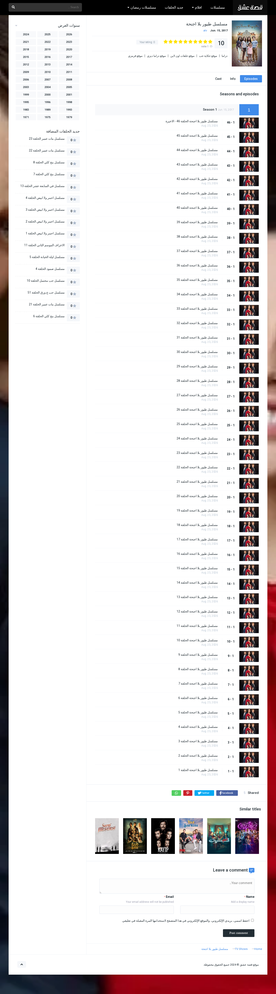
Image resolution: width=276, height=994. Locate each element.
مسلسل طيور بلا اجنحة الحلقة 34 (197, 294)
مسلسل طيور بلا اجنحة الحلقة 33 (197, 308)
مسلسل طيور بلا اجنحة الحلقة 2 (198, 755)
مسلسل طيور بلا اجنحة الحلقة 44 (197, 150)
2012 (26, 64)
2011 (69, 72)
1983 (26, 109)
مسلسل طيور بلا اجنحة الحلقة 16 (197, 553)
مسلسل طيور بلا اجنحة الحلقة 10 (197, 640)
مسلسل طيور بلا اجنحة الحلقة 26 (197, 409)
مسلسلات (217, 7)
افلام (198, 7)
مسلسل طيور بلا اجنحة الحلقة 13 (197, 597)
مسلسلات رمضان (143, 7)
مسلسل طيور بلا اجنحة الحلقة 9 (198, 654)
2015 (26, 57)
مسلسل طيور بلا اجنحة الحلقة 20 (197, 496)
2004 (47, 87)
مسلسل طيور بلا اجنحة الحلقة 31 (197, 337)
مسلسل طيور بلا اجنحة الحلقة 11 (197, 626)
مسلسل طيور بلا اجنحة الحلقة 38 (197, 236)
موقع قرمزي (135, 55)
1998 (69, 102)
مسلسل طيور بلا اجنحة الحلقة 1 (198, 770)
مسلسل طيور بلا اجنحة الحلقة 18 (197, 525)
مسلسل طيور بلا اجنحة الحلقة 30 (197, 352)
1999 (26, 94)
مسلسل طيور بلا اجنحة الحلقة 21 (197, 481)
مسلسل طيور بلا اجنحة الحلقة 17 (197, 539)
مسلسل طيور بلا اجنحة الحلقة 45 (197, 135)
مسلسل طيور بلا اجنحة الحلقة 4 (198, 726)
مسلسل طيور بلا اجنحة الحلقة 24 (197, 438)
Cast (218, 78)
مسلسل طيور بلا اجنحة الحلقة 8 (198, 669)
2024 (26, 34)
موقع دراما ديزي (156, 55)
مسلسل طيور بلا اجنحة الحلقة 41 (197, 193)
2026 (69, 34)
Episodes (251, 78)
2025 (47, 34)
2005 (69, 87)
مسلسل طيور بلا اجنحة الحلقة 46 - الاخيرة (192, 121)
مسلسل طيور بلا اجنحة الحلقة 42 (197, 179)
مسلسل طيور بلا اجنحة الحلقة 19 (197, 510)
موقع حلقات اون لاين (182, 55)
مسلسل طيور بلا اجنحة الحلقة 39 (197, 222)
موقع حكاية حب (208, 55)
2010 (47, 72)
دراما (224, 55)
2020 (69, 49)
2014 (69, 64)
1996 (47, 102)
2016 (47, 57)
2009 (26, 72)
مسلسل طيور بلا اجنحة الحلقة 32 (197, 323)
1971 (26, 117)
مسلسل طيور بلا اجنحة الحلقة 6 (198, 698)
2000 (47, 94)
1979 (69, 117)
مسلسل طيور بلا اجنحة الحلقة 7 (198, 683)
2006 (26, 79)
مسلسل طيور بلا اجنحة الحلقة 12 (197, 611)
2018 (26, 49)
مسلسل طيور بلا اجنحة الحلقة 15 (197, 568)
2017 (69, 57)
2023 (69, 41)
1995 (26, 102)
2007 (47, 79)
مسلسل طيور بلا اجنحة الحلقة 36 (197, 265)
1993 (69, 109)
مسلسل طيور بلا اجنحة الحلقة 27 (197, 395)
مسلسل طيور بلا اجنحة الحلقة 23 (197, 452)
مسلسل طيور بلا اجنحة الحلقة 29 (197, 366)
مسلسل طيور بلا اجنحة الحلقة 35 (197, 279)
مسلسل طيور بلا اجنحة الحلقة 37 (197, 251)
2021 (26, 41)
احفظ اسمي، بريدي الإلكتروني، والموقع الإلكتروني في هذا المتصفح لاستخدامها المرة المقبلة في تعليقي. (185, 920)
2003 (26, 87)
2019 (47, 49)
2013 (47, 64)
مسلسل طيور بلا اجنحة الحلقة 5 (198, 712)
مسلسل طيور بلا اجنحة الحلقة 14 (197, 582)
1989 (47, 109)
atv (205, 30)
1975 (47, 117)
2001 (69, 94)
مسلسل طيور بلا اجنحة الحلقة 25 (197, 424)
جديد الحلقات (174, 7)
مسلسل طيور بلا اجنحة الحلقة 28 (197, 380)
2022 (47, 41)
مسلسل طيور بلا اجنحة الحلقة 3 (198, 741)
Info (233, 78)
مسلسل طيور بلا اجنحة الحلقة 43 (197, 164)
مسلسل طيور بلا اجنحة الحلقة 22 (197, 467)
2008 (69, 79)
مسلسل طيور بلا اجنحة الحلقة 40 (197, 207)
